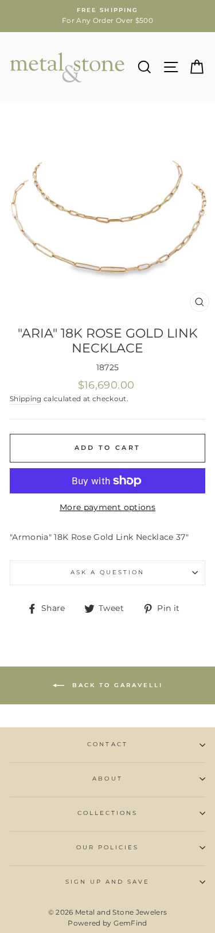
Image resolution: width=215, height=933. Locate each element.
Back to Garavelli (116, 685)
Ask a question (108, 572)
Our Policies (107, 847)
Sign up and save (107, 881)
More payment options (107, 507)
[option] (107, 16)
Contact (107, 744)
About (107, 778)
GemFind (130, 923)
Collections (107, 813)
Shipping (26, 399)
